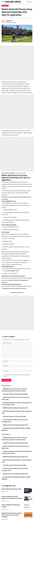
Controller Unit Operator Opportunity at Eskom (15, 394)
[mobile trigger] (3, 2)
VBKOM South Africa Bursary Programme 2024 (15, 408)
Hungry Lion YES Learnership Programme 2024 (15, 425)
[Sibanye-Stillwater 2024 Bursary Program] (28, 506)
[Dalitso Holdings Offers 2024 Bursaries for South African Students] (28, 498)
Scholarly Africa (12, 1)
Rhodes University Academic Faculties (14, 288)
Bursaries (5, 5)
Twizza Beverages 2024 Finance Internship (14, 416)
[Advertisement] (17, 63)
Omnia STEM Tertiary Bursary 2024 (11, 489)
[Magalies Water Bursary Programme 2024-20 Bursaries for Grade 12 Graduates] (28, 514)
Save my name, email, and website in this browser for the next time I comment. (17, 375)
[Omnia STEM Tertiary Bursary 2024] (28, 490)
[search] (27, 1)
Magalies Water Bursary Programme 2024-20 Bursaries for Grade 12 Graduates (12, 515)
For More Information (17, 292)
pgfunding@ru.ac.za (13, 270)
